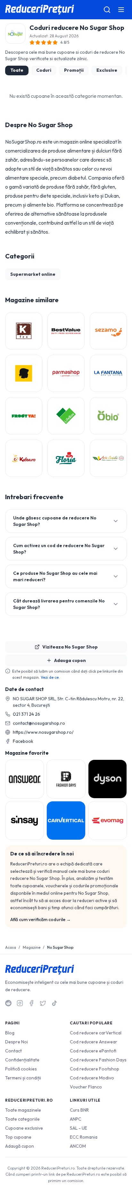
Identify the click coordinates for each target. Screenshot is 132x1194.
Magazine (31, 947)
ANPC (75, 1119)
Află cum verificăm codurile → (40, 919)
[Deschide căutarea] (107, 9)
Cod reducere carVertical (95, 1033)
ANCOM (78, 1146)
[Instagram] (20, 1003)
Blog (9, 1033)
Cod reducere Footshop (94, 1069)
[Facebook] (31, 1003)
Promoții (74, 70)
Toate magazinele (23, 1110)
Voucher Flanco (86, 1087)
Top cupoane (18, 1137)
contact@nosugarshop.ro (39, 723)
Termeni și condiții (23, 1078)
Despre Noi (16, 1042)
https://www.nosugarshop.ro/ (43, 732)
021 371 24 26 (26, 714)
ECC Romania (83, 1137)
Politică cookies (21, 1069)
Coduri (43, 70)
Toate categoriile (22, 1119)
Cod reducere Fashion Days (98, 1060)
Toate (16, 70)
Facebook (23, 741)
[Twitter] (43, 1003)
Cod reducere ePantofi (93, 1051)
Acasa (10, 947)
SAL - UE (78, 1128)
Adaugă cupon (19, 1146)
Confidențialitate (22, 1060)
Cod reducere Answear (93, 1042)
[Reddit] (8, 1003)
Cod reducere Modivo (92, 1078)
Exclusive (106, 70)
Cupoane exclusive (24, 1128)
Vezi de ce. (50, 677)
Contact (13, 1051)
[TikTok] (54, 1003)
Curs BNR (79, 1110)
